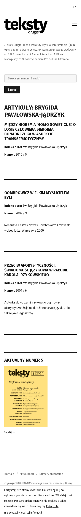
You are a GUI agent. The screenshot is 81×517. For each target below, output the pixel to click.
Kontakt (9, 473)
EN (75, 7)
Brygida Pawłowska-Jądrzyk (47, 147)
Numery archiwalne (51, 473)
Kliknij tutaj (52, 506)
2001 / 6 (21, 290)
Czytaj (8, 432)
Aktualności (27, 473)
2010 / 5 (21, 154)
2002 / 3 (21, 213)
